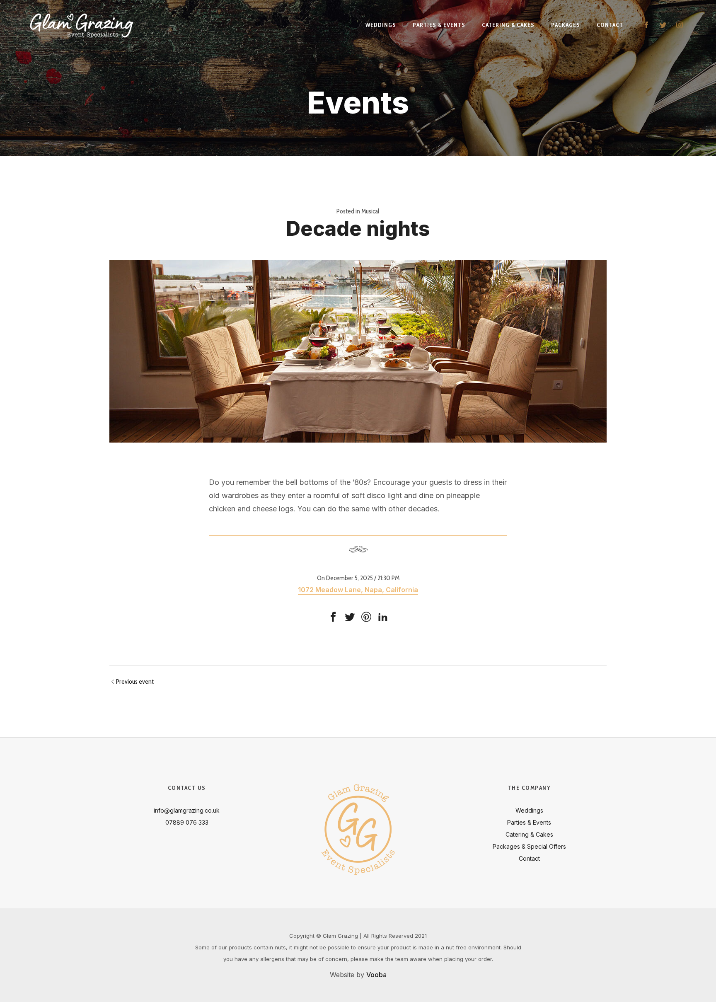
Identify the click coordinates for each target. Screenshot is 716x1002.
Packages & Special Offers (529, 846)
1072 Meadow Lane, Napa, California (358, 590)
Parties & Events (529, 822)
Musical (370, 211)
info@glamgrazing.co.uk (187, 810)
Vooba (376, 975)
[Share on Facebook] (333, 617)
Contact (529, 858)
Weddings (529, 810)
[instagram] (679, 24)
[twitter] (663, 24)
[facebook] (646, 24)
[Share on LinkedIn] (383, 617)
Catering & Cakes (529, 834)
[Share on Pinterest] (366, 617)
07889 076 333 (186, 822)
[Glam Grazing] (81, 25)
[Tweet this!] (349, 617)
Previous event (135, 681)
